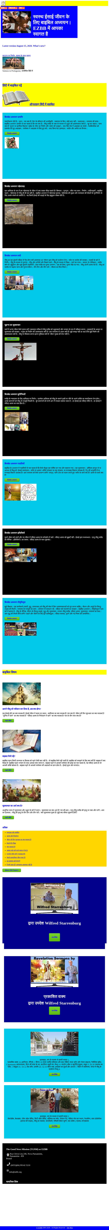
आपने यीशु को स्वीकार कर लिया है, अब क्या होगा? (21, 709)
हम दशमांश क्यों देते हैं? (13, 861)
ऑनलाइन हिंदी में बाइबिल (42, 104)
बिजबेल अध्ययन (12, 133)
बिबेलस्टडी (12, 8)
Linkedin (10, 1200)
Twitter (9, 1193)
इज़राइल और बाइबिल (13, 832)
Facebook (10, 1186)
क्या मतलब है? (11, 847)
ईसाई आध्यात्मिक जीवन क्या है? (16, 857)
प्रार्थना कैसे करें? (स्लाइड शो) (16, 854)
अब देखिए (54, 937)
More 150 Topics (11, 870)
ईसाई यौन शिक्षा (11, 843)
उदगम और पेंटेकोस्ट (13, 836)
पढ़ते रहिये (8, 721)
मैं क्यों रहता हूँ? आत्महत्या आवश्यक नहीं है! (19, 865)
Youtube (9, 1206)
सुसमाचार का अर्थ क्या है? (12, 806)
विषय (20, 8)
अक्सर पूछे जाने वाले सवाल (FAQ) (17, 850)
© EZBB (39, 1228)
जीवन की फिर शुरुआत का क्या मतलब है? (19, 840)
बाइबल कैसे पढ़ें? (8, 756)
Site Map (70, 1228)
